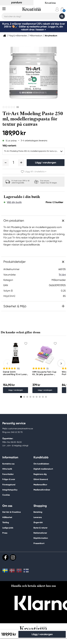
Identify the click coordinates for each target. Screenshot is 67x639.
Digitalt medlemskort (43, 469)
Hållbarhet (7, 517)
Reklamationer (40, 533)
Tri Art (62, 274)
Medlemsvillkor (40, 484)
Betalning (38, 512)
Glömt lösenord (41, 479)
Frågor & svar (8, 479)
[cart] (62, 9)
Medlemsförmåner (42, 490)
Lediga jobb (7, 528)
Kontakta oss (8, 464)
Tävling (5, 522)
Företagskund (8, 484)
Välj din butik (14, 202)
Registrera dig (40, 474)
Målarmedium (36, 36)
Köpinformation (41, 538)
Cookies (6, 495)
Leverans (38, 517)
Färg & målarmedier (18, 36)
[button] (5, 162)
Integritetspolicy (9, 490)
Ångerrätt (38, 522)
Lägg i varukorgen (45, 162)
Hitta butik (7, 469)
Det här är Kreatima (11, 512)
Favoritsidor (8, 474)
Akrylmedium (51, 36)
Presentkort (39, 543)
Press (4, 533)
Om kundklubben (41, 464)
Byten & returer (41, 528)
